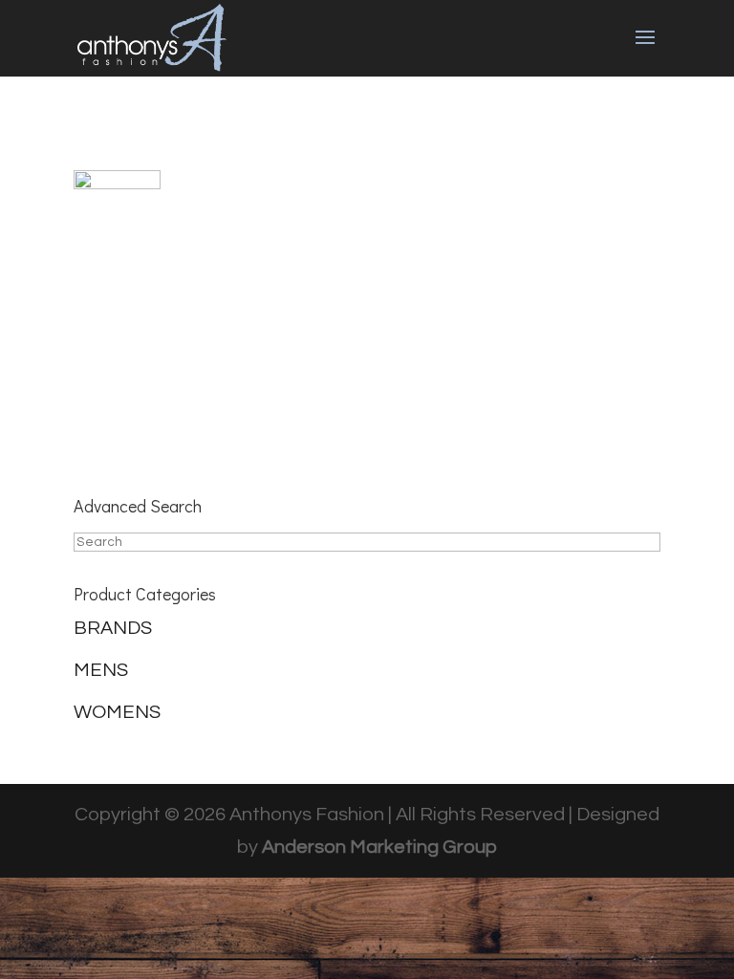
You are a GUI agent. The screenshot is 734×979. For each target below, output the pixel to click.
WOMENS (117, 712)
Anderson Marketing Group (379, 847)
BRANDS (113, 628)
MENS (101, 670)
